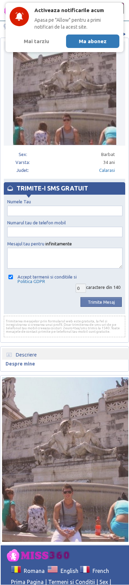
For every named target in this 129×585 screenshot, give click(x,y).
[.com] (40, 556)
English (68, 571)
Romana (33, 571)
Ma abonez (93, 41)
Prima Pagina (27, 582)
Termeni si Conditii (71, 582)
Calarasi (107, 170)
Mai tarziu (36, 41)
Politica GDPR (31, 281)
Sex (103, 582)
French (99, 571)
